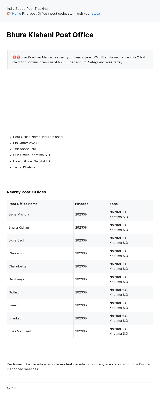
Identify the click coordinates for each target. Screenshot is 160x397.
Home (16, 13)
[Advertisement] (39, 99)
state (96, 13)
